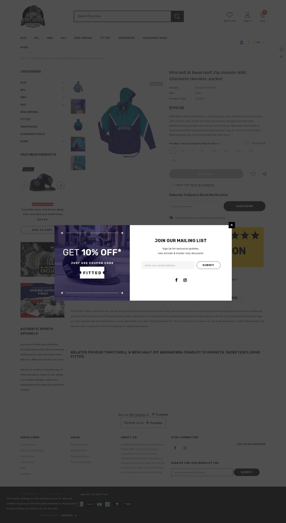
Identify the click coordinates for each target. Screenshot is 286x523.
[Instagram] (185, 280)
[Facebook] (176, 280)
